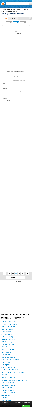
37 (13, 274)
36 (9, 274)
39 (19, 274)
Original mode (13, 18)
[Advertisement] (16, 48)
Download (12, 277)
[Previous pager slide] (2, 26)
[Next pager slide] (30, 26)
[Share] (30, 18)
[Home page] (3, 3)
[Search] (30, 3)
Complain (21, 277)
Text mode (4, 18)
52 (27, 274)
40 (22, 274)
